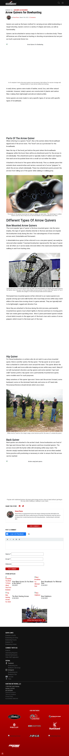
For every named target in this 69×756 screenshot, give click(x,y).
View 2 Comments (34, 526)
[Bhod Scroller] (14, 746)
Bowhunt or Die (12, 674)
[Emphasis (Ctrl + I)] (10, 539)
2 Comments (32, 17)
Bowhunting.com (12, 665)
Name (8, 554)
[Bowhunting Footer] (34, 726)
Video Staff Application (12, 657)
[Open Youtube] (6, 677)
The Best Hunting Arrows (20, 596)
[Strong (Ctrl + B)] (7, 539)
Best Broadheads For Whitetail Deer (51, 582)
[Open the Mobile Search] (59, 3)
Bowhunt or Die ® (10, 635)
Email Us (7, 650)
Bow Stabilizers (46, 596)
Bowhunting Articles (11, 644)
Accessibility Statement (11, 698)
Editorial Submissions (11, 655)
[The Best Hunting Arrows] (8, 597)
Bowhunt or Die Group (14, 668)
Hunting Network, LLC (13, 684)
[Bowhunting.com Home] (10, 3)
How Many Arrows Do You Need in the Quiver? (22, 582)
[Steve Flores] (10, 514)
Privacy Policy (9, 696)
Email (7, 559)
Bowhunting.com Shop (11, 638)
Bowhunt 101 (9, 642)
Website (8, 564)
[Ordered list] (19, 539)
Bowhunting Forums (11, 640)
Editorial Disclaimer (10, 692)
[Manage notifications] (2, 753)
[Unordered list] (16, 539)
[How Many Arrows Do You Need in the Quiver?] (8, 583)
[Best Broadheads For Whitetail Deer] (37, 583)
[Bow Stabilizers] (37, 597)
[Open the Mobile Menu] (63, 3)
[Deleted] (13, 539)
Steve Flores (19, 511)
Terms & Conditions (10, 694)
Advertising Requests (11, 653)
